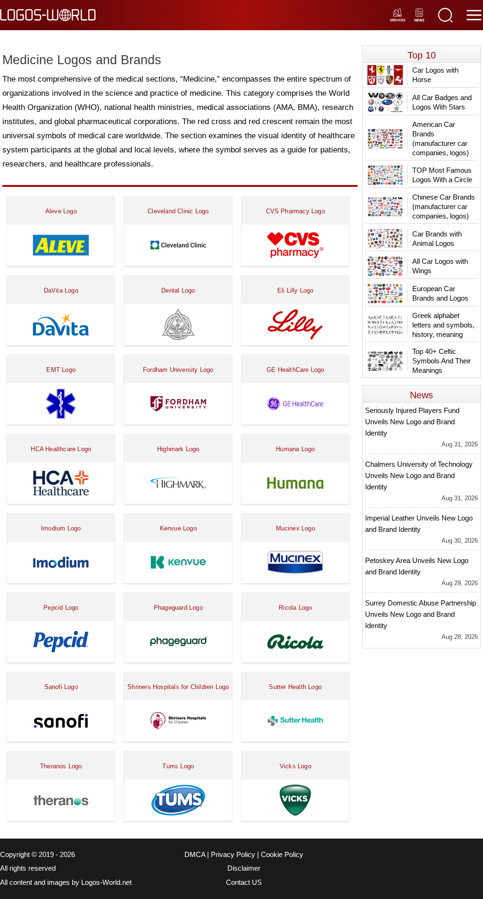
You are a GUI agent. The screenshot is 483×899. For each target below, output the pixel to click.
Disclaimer (243, 868)
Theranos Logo (61, 766)
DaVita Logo (61, 290)
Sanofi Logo (61, 686)
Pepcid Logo (60, 607)
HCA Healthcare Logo (61, 449)
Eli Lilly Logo (295, 290)
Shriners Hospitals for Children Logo (178, 686)
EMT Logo (60, 369)
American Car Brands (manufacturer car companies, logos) (440, 138)
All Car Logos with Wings (440, 266)
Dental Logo (178, 290)
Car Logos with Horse (435, 75)
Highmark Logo (178, 449)
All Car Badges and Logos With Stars (442, 102)
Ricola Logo (295, 607)
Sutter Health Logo (295, 686)
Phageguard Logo (178, 607)
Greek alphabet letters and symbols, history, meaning (443, 324)
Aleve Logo (61, 211)
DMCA (194, 854)
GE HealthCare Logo (295, 369)
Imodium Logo (61, 528)
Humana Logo (295, 449)
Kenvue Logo (178, 528)
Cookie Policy (282, 854)
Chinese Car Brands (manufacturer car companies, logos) (443, 206)
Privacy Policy (233, 854)
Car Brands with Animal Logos (437, 238)
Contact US (244, 882)
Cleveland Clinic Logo (178, 211)
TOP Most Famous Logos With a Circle (442, 175)
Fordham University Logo (178, 369)
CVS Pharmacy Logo (295, 211)
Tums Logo (178, 766)
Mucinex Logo (295, 528)
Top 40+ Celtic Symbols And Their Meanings (441, 360)
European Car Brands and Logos (440, 293)
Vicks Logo (295, 766)
